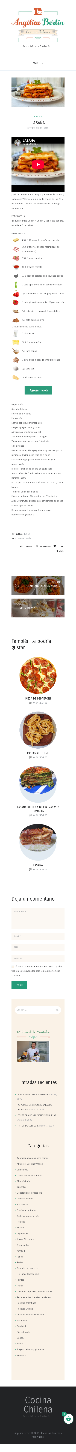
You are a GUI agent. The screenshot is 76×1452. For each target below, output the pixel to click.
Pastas (38, 116)
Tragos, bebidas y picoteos (30, 1349)
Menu (36, 63)
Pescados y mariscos (27, 1268)
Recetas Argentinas (26, 1303)
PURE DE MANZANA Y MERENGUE (33, 1094)
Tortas (20, 1343)
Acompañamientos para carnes (32, 1158)
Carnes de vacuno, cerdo (29, 1175)
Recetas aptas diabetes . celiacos (34, 1297)
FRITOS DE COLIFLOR (28, 1125)
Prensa (20, 1285)
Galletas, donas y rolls (28, 1216)
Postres (20, 1279)
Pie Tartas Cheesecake (28, 1274)
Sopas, (20, 1338)
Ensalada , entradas (26, 1210)
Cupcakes (22, 1187)
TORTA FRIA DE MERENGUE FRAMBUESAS (37, 1115)
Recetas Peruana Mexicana (30, 1314)
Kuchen (20, 1227)
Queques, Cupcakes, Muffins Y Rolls (34, 1291)
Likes (61, 546)
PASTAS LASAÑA (24, 538)
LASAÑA (38, 865)
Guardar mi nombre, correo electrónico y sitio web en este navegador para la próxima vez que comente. (36, 971)
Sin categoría (23, 1332)
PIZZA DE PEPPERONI (38, 698)
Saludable (22, 1320)
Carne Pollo (22, 1169)
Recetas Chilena (25, 1308)
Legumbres (22, 1233)
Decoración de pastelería (29, 1192)
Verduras (21, 1355)
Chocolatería (23, 1181)
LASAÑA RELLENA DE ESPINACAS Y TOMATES (38, 809)
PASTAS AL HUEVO (38, 753)
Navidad (21, 1251)
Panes (20, 1256)
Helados (21, 1221)
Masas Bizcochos (25, 1239)
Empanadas (22, 1204)
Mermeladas (23, 1245)
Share (62, 551)
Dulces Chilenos (25, 1198)
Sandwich (22, 1326)
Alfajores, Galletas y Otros (30, 1164)
